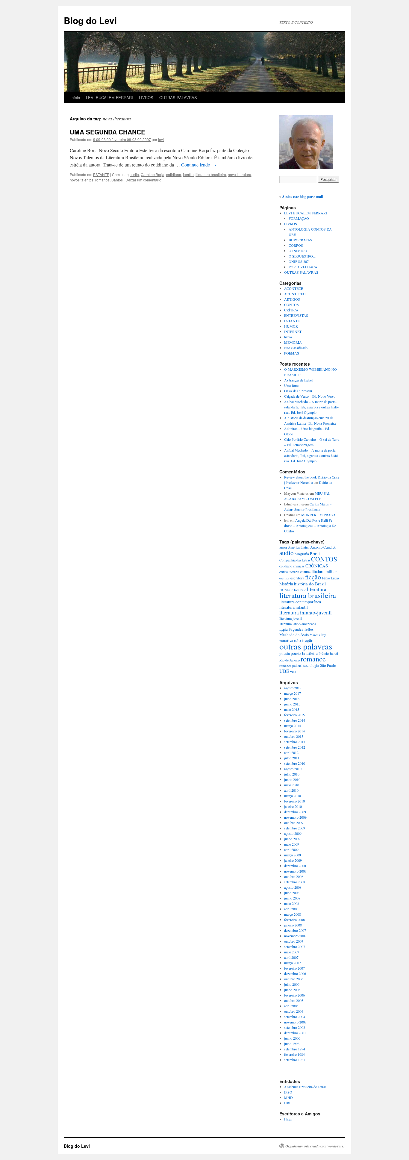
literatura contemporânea (300, 602)
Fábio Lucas (330, 578)
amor (283, 547)
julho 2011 (291, 757)
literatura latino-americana (297, 623)
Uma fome (291, 385)
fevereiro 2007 (294, 968)
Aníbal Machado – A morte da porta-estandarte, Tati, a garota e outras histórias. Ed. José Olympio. (311, 407)
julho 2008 (291, 892)
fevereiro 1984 (294, 1054)
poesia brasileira (304, 653)
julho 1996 (291, 1043)
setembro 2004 (294, 1016)
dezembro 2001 (295, 1032)
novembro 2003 (295, 1022)
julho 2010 (291, 774)
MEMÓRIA (293, 342)
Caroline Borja (152, 174)
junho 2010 (292, 779)
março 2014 (292, 725)
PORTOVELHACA (303, 266)
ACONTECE (293, 288)
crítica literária (289, 571)
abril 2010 (291, 790)
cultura (305, 571)
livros (288, 336)
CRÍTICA (291, 310)
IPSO (288, 1092)
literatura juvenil (290, 618)
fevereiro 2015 (294, 714)
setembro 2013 (294, 741)
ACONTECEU (295, 293)
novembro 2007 (295, 935)
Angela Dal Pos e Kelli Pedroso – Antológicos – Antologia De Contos (310, 525)
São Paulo (328, 665)
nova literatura (239, 174)
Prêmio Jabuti (328, 653)
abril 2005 (291, 1005)
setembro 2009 (294, 828)
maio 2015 (291, 709)
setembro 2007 (294, 946)
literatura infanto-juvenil (305, 612)
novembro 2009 (295, 817)
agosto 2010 (293, 768)
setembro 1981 (294, 1059)
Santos (117, 179)
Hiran (288, 1119)
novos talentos (81, 179)
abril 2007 (291, 957)
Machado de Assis (294, 634)
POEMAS (291, 353)
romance (102, 179)
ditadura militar (323, 571)
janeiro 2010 (293, 806)
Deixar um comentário (143, 179)
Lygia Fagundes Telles (296, 629)
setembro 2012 (294, 747)
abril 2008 (291, 908)
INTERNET (293, 331)
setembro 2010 (294, 763)
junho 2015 (292, 704)
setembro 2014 (294, 720)
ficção (313, 577)
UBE (284, 671)
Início (75, 97)
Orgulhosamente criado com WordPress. (314, 1146)
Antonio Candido (323, 547)
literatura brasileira (211, 174)
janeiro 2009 (293, 860)
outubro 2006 (293, 978)
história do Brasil (310, 584)
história (286, 584)
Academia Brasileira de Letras (305, 1086)
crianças (299, 566)
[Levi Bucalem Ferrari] (306, 167)
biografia (302, 553)
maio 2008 (291, 903)
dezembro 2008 (295, 865)
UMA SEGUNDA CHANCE (107, 131)
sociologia (311, 665)
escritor (284, 578)
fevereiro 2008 (294, 919)
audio (134, 174)
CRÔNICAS (316, 566)
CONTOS (291, 304)
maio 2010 (291, 784)
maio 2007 (291, 951)
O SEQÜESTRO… (302, 256)
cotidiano (173, 174)
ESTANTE (101, 174)
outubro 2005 (293, 1000)
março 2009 (292, 854)
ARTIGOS (292, 299)
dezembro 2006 (295, 973)
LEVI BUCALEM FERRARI (109, 97)
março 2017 (292, 693)
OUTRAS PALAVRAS (178, 97)
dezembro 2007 (295, 930)
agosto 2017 (293, 687)
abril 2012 (291, 752)
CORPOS (296, 245)
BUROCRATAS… (302, 239)
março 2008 (292, 914)
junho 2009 (292, 838)
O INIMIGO (298, 250)
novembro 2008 (295, 871)
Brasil (315, 553)
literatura (316, 589)
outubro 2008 (293, 876)
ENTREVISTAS (296, 315)
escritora (297, 578)
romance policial (290, 665)
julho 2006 (291, 984)
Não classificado (295, 347)
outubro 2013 (293, 736)
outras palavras (305, 646)
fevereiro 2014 (294, 731)
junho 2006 (292, 989)
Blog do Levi (90, 20)
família (188, 174)
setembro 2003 (294, 1027)
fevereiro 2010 (294, 801)
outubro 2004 (293, 1011)
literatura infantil (293, 607)
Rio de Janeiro (289, 660)
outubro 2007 (293, 941)
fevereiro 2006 (294, 995)
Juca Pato (300, 590)
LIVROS (146, 97)
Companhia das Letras (294, 560)
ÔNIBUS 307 (299, 261)
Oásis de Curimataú (298, 390)
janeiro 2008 (293, 925)
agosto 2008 (293, 887)
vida (293, 671)
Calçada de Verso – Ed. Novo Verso (309, 396)
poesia (284, 653)
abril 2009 (291, 849)
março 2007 (292, 962)
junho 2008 (292, 898)
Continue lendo (198, 164)
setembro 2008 (294, 881)
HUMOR (291, 326)
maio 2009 (291, 844)
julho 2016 (291, 698)
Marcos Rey (318, 634)
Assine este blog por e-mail (302, 196)
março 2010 (292, 795)
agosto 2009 (293, 833)
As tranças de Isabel (298, 380)
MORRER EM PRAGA (318, 514)
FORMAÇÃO (299, 218)
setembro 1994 (294, 1049)
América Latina (298, 547)
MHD (288, 1097)
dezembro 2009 (295, 811)
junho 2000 (292, 1038)
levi (161, 139)
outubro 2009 (293, 822)
